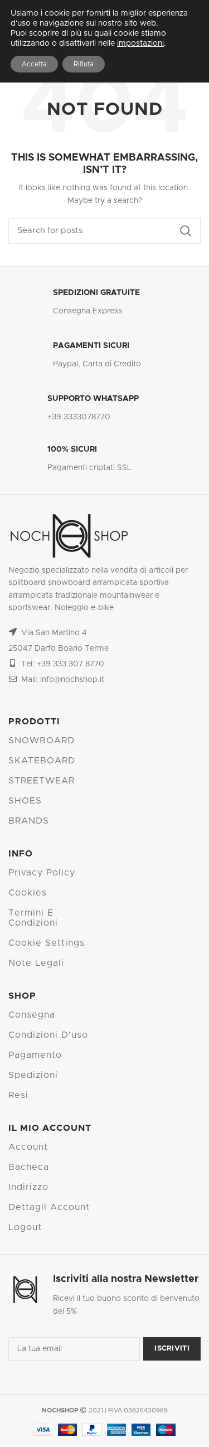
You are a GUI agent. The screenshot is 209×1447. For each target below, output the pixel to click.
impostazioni (140, 43)
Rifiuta (84, 64)
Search (186, 231)
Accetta (34, 64)
